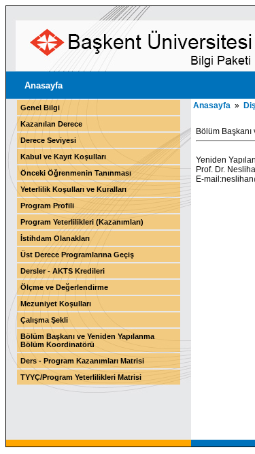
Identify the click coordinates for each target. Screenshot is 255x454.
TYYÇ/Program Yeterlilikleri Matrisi (80, 377)
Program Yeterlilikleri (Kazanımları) (81, 222)
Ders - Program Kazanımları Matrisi (82, 361)
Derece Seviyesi (48, 140)
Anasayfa (43, 85)
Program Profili (47, 205)
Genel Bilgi (40, 107)
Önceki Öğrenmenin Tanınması (75, 173)
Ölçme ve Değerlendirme (64, 287)
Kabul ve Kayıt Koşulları (63, 156)
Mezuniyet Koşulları (55, 303)
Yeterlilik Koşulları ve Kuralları (73, 189)
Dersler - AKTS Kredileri (62, 271)
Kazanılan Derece (51, 124)
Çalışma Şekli (44, 320)
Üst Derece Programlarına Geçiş (77, 254)
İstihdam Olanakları (55, 238)
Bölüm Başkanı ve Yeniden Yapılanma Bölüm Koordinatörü (87, 340)
